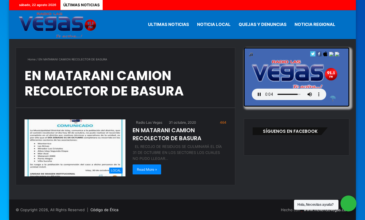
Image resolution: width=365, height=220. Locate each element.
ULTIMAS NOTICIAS (168, 24)
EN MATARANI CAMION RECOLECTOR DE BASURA (167, 134)
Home (31, 59)
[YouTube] (336, 5)
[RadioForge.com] (333, 98)
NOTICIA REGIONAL (315, 24)
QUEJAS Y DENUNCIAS (263, 24)
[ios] (325, 55)
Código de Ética (104, 209)
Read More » (147, 169)
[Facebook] (319, 5)
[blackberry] (331, 55)
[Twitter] (328, 5)
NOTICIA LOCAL (214, 24)
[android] (337, 55)
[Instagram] (345, 5)
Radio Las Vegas (148, 122)
